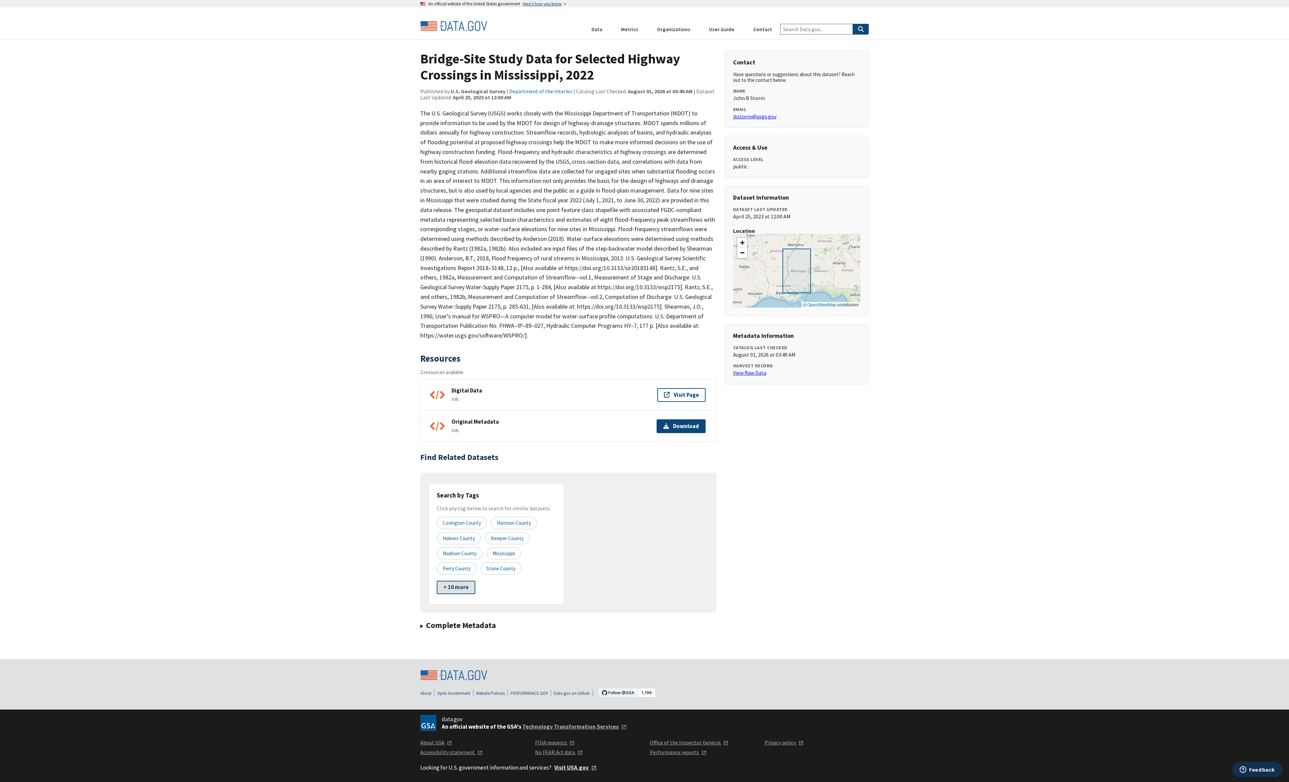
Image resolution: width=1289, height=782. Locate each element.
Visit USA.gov (572, 767)
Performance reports (675, 752)
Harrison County (514, 523)
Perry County (457, 568)
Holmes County (459, 538)
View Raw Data (749, 372)
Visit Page (686, 395)
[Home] (453, 26)
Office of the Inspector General (686, 742)
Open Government (453, 693)
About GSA (432, 742)
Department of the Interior (540, 91)
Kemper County (507, 538)
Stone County (501, 568)
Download (686, 426)
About (425, 693)
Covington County (462, 523)
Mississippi (503, 553)
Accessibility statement (448, 752)
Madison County (460, 553)
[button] (742, 243)
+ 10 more (456, 587)
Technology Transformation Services (571, 726)
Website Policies (490, 693)
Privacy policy (781, 742)
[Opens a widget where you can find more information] (1257, 770)
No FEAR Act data (555, 752)
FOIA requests (551, 742)
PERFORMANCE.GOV (529, 693)
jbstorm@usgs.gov (754, 116)
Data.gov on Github (572, 693)
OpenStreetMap (821, 304)
